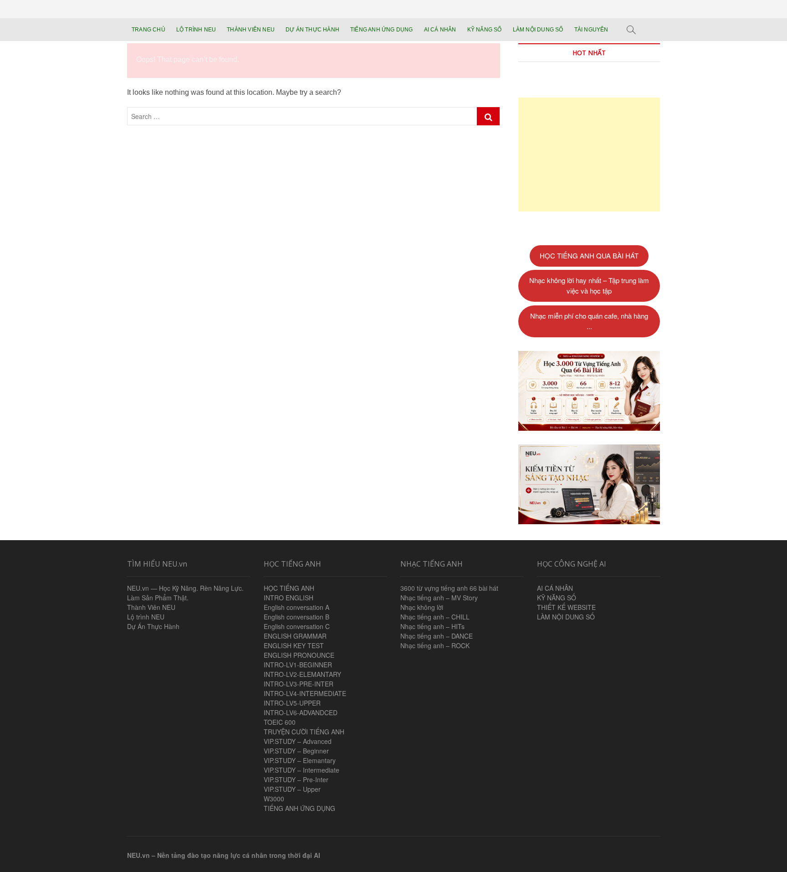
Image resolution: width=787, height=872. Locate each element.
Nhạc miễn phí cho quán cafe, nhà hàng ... (589, 321)
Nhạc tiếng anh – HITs (432, 626)
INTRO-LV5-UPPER (292, 702)
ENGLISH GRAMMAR (295, 635)
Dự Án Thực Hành (153, 626)
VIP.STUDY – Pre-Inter (296, 779)
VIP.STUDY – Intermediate (301, 769)
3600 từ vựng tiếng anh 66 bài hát (449, 588)
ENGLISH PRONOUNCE (299, 655)
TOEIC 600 (280, 722)
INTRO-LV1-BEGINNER (298, 664)
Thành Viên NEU (151, 607)
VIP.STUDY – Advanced (298, 741)
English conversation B (296, 616)
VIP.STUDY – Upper (292, 789)
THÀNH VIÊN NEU (251, 29)
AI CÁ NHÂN (440, 29)
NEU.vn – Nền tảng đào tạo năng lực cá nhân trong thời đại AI (223, 855)
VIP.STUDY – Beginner (296, 750)
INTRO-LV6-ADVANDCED (300, 712)
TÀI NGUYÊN (591, 29)
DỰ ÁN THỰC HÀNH (312, 29)
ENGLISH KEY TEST (294, 645)
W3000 (274, 798)
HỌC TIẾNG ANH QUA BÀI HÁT (589, 255)
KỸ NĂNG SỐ (484, 29)
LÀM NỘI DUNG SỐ (538, 29)
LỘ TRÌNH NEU (196, 29)
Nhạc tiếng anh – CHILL (435, 616)
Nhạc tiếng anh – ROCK (435, 645)
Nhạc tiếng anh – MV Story (439, 597)
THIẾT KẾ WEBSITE (566, 607)
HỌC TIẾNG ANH (289, 588)
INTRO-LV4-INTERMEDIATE (305, 693)
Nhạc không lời (421, 607)
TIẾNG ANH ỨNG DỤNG (381, 29)
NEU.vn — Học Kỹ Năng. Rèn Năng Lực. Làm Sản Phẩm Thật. (185, 592)
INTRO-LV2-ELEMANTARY (302, 674)
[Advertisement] (589, 155)
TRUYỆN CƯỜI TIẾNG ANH (304, 731)
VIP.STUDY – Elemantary (300, 760)
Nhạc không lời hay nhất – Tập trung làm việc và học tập (589, 285)
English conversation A (296, 607)
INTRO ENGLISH (288, 597)
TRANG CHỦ (148, 29)
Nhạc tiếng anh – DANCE (436, 635)
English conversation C (297, 626)
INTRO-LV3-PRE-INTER (298, 683)
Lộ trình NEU (145, 616)
